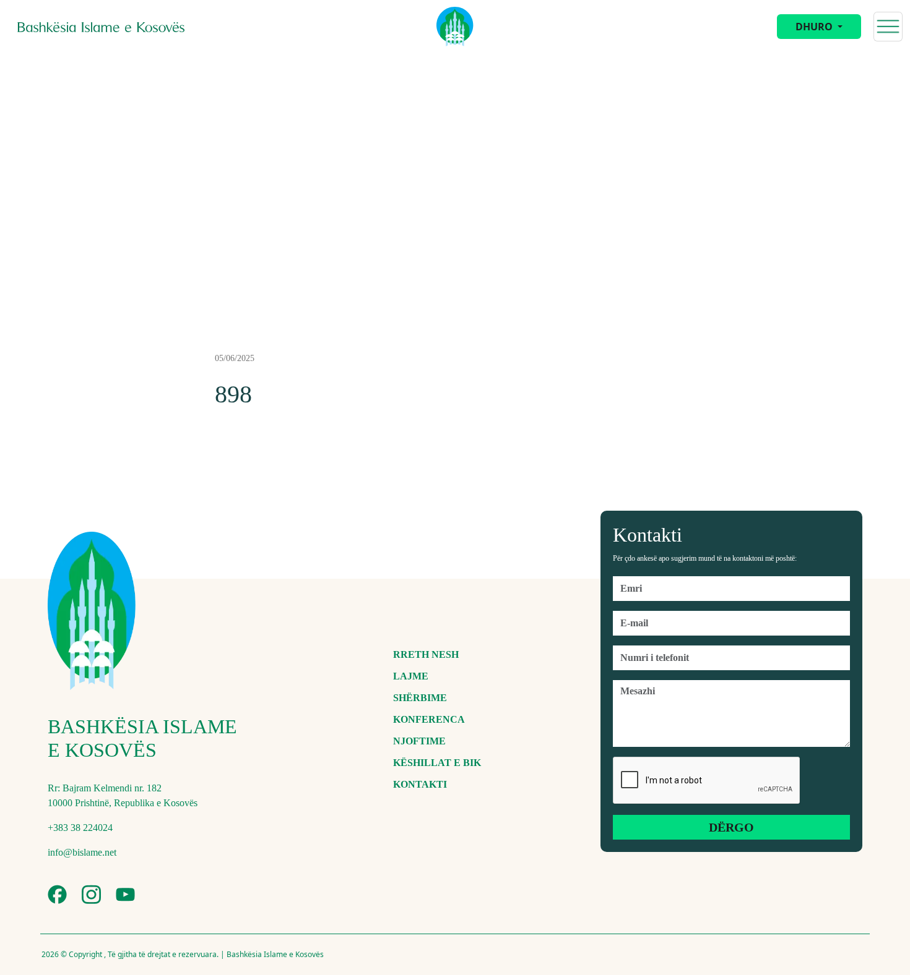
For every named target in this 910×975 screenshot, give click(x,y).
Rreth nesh (426, 654)
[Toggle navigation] (888, 26)
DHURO (815, 26)
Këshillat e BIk (437, 762)
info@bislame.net (82, 852)
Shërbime (420, 697)
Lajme (410, 676)
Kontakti (420, 784)
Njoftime (419, 741)
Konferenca (429, 719)
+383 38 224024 (80, 827)
